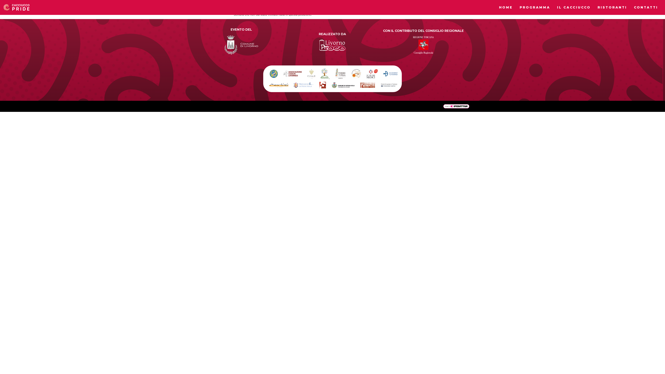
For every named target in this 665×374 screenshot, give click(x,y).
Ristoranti (612, 7)
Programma (535, 7)
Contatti (646, 7)
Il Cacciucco (574, 7)
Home (506, 7)
